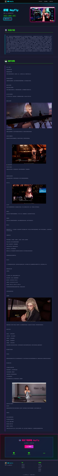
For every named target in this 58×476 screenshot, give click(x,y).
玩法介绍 (40, 1)
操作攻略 (45, 1)
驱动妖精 (39, 464)
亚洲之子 (39, 467)
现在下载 (51, 1)
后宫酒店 (39, 469)
